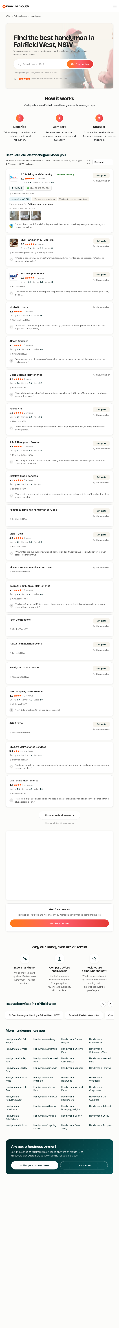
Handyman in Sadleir (71, 1115)
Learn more (84, 1165)
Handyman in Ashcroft (100, 1106)
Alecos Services (18, 341)
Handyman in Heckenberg (68, 1098)
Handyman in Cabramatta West (98, 1050)
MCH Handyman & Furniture (37, 239)
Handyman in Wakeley (44, 1039)
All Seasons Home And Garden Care (30, 567)
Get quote (101, 175)
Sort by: (89, 162)
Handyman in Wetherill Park (100, 1060)
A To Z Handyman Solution (24, 442)
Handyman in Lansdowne (12, 1108)
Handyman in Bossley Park (16, 1069)
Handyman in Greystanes (95, 1089)
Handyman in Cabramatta (68, 1060)
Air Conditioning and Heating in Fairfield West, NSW (34, 1015)
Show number (103, 181)
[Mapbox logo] (13, 897)
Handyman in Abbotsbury (12, 1117)
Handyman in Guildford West (17, 1079)
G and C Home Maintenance (25, 374)
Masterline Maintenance (23, 780)
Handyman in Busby (99, 1115)
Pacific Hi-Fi (16, 408)
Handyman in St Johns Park (72, 1050)
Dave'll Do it (16, 533)
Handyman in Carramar (45, 1067)
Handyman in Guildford (17, 1125)
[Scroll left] (103, 1004)
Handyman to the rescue (24, 667)
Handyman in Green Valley (71, 1127)
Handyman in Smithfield (45, 1048)
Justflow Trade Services (23, 476)
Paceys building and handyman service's (33, 509)
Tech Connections (20, 619)
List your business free (36, 1165)
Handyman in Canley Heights (71, 1041)
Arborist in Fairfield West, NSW (84, 1015)
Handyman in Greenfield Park (45, 1060)
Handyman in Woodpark (95, 1079)
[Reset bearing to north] (109, 843)
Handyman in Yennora (72, 1067)
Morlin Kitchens (18, 307)
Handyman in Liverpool (45, 1115)
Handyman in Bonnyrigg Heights (70, 1108)
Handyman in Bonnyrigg (68, 1079)
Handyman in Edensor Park (44, 1089)
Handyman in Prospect (100, 1125)
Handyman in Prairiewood (95, 1041)
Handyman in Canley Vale (16, 1060)
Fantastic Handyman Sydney (26, 643)
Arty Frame (16, 723)
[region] (59, 865)
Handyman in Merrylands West (14, 1098)
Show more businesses (57, 815)
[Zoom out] (109, 839)
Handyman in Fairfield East (16, 1089)
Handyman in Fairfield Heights (16, 1041)
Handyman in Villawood (45, 1106)
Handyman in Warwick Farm (72, 1089)
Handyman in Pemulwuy (45, 1096)
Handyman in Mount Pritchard (43, 1079)
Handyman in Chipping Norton (44, 1127)
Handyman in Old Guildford (97, 1098)
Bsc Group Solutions (33, 273)
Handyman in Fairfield (16, 1048)
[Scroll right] (110, 1004)
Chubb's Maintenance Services (27, 747)
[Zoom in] (109, 834)
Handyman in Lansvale (100, 1067)
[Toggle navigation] (115, 6)
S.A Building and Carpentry (36, 174)
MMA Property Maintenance (25, 691)
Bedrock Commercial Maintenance (29, 585)
